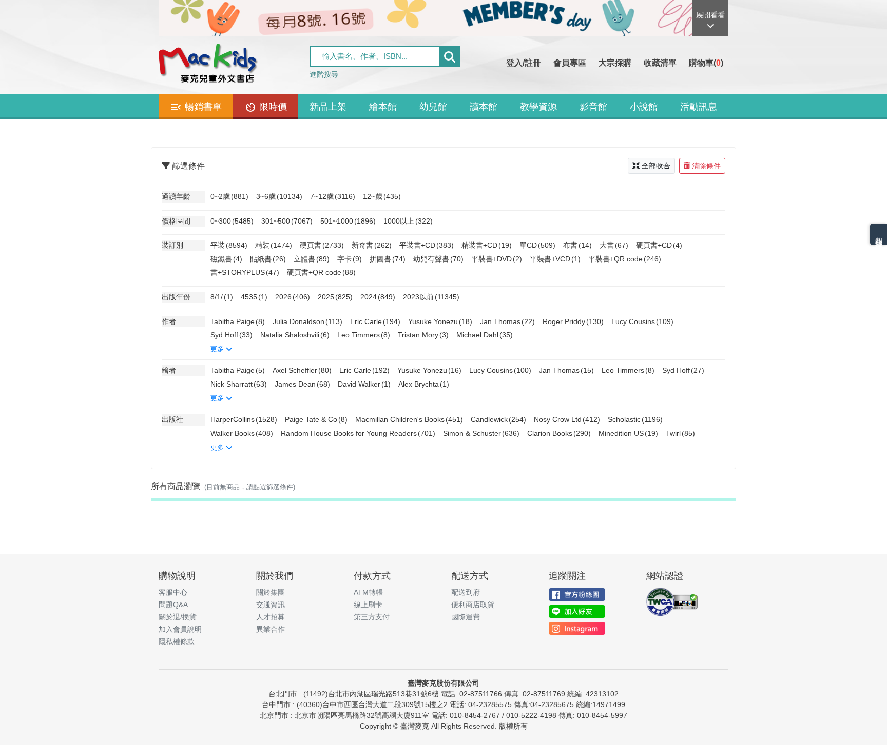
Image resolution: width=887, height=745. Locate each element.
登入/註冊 (523, 62)
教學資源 (538, 107)
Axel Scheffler (302, 370)
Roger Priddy (573, 321)
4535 (254, 297)
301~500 (287, 221)
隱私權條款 (177, 641)
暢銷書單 (202, 107)
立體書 (312, 259)
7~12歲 (332, 196)
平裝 (228, 245)
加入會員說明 (180, 629)
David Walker (364, 384)
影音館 (593, 107)
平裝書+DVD (496, 259)
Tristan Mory (423, 335)
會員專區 (569, 62)
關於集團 (270, 592)
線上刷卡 (368, 604)
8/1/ (221, 297)
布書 (577, 245)
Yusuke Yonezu (440, 321)
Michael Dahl (484, 335)
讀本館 (483, 107)
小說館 (644, 107)
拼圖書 (388, 259)
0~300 (232, 221)
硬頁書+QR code (321, 272)
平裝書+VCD (555, 259)
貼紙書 (268, 259)
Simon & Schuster (481, 433)
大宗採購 (615, 62)
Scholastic (635, 419)
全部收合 (656, 166)
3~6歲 (279, 196)
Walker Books (241, 433)
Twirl (680, 433)
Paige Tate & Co (316, 419)
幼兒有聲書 (438, 259)
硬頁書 (322, 245)
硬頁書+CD (659, 245)
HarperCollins (243, 419)
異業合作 (270, 629)
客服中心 (173, 592)
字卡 (349, 259)
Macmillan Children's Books (409, 419)
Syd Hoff (231, 335)
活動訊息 (698, 107)
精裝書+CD (486, 245)
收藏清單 (660, 62)
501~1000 (348, 221)
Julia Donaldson (307, 321)
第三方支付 (372, 617)
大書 (614, 245)
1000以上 (408, 221)
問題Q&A (173, 604)
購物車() (706, 62)
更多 (218, 349)
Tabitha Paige (237, 321)
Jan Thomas (507, 321)
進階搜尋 (324, 74)
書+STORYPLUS (244, 272)
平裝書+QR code (624, 259)
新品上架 (328, 107)
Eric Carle (375, 321)
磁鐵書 (226, 259)
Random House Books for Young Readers (358, 433)
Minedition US (628, 433)
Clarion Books (559, 433)
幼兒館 (433, 107)
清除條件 (706, 166)
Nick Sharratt (238, 384)
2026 (292, 297)
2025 (335, 297)
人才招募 (270, 617)
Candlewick (498, 419)
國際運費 (465, 617)
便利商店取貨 (472, 604)
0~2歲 (229, 196)
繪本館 (383, 107)
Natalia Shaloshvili (295, 335)
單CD (537, 245)
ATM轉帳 (368, 592)
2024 (377, 297)
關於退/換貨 (178, 617)
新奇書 (372, 245)
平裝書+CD (426, 245)
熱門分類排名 (879, 234)
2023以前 (431, 297)
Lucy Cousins (642, 321)
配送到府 (465, 592)
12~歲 (382, 196)
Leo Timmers (363, 335)
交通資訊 (270, 604)
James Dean (302, 384)
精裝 (273, 245)
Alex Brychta (423, 384)
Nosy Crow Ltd (567, 419)
